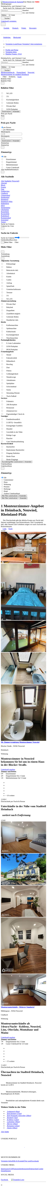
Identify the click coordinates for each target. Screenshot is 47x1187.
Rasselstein (5, 212)
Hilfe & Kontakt (18, 1161)
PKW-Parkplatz (12, 350)
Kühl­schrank (11, 332)
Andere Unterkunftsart (12, 493)
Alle (4, 157)
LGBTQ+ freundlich (13, 422)
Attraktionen (10, 380)
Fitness (8, 371)
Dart (8, 367)
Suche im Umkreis (7, 224)
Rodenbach (5, 216)
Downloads (34, 1161)
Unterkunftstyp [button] (6, 466)
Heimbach (4, 199)
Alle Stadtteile (6, 170)
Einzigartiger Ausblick (14, 426)
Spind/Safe (10, 286)
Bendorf (12, 1118)
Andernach (13, 1111)
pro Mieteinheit (8, 130)
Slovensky (33, 28)
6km (8, 240)
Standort (25, 10)
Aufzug (9, 283)
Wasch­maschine (12, 338)
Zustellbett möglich (13, 314)
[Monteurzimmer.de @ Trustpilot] (17, 1180)
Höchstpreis (5, 136)
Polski (23, 28)
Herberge (7, 489)
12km (15, 240)
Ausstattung (5, 254)
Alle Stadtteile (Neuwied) (10, 181)
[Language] (3, 24)
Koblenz (13, 1120)
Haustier (9, 429)
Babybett (9, 307)
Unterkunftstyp (6, 464)
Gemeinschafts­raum (13, 289)
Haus (6, 482)
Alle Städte (5, 1132)
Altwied (4, 183)
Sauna (8, 390)
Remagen (13, 1126)
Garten (8, 280)
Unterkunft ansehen (8, 769)
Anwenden (22, 496)
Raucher (9, 438)
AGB (11, 1169)
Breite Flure (10, 456)
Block (3, 185)
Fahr (2, 189)
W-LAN (9, 93)
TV (7, 96)
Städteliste (6, 37)
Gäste (13, 15)
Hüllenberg (5, 204)
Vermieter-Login (11, 44)
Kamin (8, 277)
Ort (2, 240)
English (6, 28)
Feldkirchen (5, 191)
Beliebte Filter (6, 79)
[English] (2, 40)
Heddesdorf (5, 197)
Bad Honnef (14, 1114)
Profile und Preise (11, 50)
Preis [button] (2, 116)
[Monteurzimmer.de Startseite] (12, 2)
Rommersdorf (6, 218)
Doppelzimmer (11, 162)
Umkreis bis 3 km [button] (7, 226)
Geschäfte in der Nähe (14, 432)
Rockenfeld (5, 214)
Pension (6, 487)
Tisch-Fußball (11, 396)
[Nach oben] (2, 1135)
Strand (8, 355)
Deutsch (15, 28)
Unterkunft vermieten (8, 21)
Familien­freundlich (13, 419)
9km (11, 240)
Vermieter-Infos (11, 52)
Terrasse (9, 292)
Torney (3, 222)
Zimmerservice (11, 411)
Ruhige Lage (11, 435)
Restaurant (10, 408)
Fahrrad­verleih (11, 358)
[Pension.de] (33, 1147)
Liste (4, 529)
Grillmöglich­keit (12, 374)
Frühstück (10, 401)
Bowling (9, 364)
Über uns (27, 1161)
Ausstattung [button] (5, 256)
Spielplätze (10, 383)
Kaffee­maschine (12, 325)
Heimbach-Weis (6, 201)
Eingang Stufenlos (13, 453)
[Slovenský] (10, 40)
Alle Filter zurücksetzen (9, 496)
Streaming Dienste (13, 393)
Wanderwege (11, 377)
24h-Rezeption (11, 405)
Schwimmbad (11, 387)
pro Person (7, 127)
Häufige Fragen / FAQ (13, 54)
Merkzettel (17, 37)
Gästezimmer (8, 480)
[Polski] (7, 40)
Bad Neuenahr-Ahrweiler (19, 1116)
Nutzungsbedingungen (21, 1169)
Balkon (9, 267)
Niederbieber (5, 208)
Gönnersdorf (5, 195)
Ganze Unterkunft (12, 168)
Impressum (5, 1169)
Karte (20, 77)
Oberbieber (5, 210)
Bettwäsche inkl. (12, 270)
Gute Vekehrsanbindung (15, 442)
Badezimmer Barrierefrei (15, 450)
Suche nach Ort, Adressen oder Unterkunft (18, 8)
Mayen (12, 1124)
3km (5, 240)
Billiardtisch (10, 361)
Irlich (3, 206)
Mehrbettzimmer (12, 165)
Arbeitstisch (10, 273)
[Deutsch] (4, 40)
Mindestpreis (5, 132)
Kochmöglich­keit (12, 100)
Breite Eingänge (12, 460)
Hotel (6, 491)
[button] (4, 33)
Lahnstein (13, 1122)
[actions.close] (2, 83)
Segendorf (4, 220)
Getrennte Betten (12, 103)
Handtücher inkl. (12, 320)
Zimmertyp (5, 143)
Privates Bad (11, 106)
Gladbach (4, 193)
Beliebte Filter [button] (6, 81)
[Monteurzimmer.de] (12, 1147)
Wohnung (7, 484)
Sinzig (12, 1128)
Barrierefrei (10, 447)
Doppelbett (10, 310)
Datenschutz (33, 1169)
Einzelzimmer (11, 159)
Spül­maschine (11, 328)
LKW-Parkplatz (12, 109)
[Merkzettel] (17, 21)
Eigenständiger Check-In (15, 414)
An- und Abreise (28, 13)
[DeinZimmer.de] (13, 1153)
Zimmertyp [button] (5, 145)
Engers (3, 187)
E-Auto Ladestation (13, 343)
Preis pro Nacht (6, 114)
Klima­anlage (11, 264)
